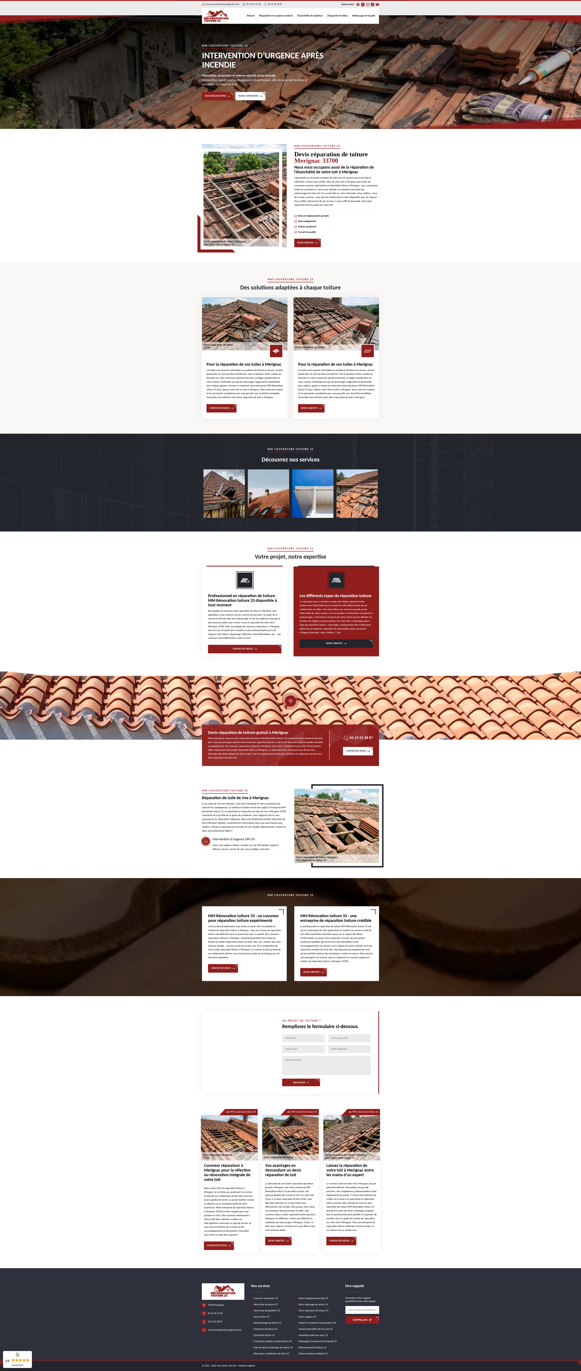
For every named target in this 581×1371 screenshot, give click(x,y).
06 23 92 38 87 (275, 4)
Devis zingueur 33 (307, 1317)
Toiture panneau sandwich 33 (313, 1354)
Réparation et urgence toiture (276, 15)
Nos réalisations (215, 96)
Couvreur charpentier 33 (266, 1298)
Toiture (250, 15)
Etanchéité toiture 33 (264, 1335)
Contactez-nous (219, 408)
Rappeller (360, 1320)
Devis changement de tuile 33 (313, 1298)
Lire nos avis (17, 1365)
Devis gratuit (305, 243)
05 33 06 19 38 (253, 4)
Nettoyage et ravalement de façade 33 (318, 1341)
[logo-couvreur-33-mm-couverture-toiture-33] (216, 16)
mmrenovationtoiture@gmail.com (223, 4)
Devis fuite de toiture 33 (265, 1304)
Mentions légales (246, 1366)
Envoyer (299, 1082)
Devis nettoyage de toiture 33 (313, 1304)
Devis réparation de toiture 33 (313, 1311)
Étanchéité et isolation (310, 15)
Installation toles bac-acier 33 (313, 1335)
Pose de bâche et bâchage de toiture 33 (273, 1347)
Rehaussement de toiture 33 (312, 1347)
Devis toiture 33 (261, 1317)
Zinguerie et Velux (337, 15)
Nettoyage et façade (363, 15)
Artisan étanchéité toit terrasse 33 (315, 1329)
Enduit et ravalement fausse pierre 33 (317, 1323)
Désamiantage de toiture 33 (267, 1323)
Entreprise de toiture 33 (265, 1329)
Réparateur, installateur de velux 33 (271, 1354)
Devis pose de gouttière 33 (267, 1311)
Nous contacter (248, 96)
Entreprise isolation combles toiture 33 (273, 1341)
